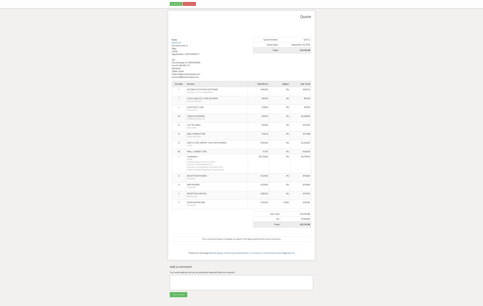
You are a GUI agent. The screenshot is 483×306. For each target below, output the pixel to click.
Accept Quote (176, 4)
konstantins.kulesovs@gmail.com (279, 253)
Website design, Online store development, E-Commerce (235, 253)
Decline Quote (189, 4)
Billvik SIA (176, 42)
